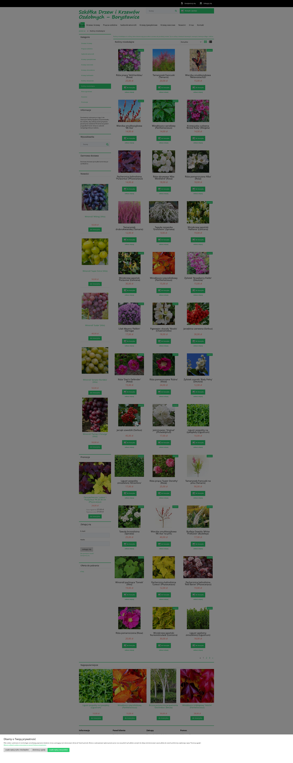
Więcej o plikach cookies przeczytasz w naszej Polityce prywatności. (25, 745)
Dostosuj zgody (39, 750)
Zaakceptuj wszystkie (58, 750)
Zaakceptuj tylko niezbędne (17, 750)
